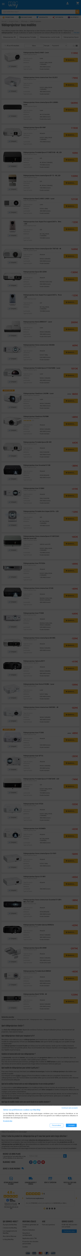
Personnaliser (56, 1125)
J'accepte (71, 1125)
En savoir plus (7, 1121)
